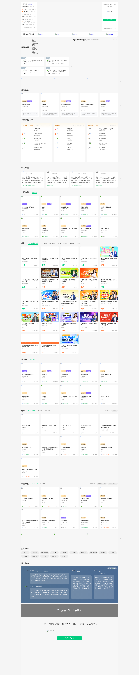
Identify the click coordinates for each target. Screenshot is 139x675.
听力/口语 (31, 19)
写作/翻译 (36, 19)
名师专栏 (25, 484)
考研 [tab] (33, 40)
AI (22, 27)
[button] (25, 552)
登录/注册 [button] (109, 20)
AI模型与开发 (32, 27)
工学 (31, 6)
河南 (27, 14)
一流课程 (24, 4)
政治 (33, 9)
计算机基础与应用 (112, 483)
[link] (30, 257)
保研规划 (33, 22)
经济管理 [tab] (34, 48)
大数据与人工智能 (102, 483)
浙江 (32, 14)
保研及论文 (25, 24)
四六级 (26, 19)
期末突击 (25, 11)
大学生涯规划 (26, 22)
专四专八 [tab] (34, 52)
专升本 (24, 14)
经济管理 (35, 6)
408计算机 (36, 9)
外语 (23, 19)
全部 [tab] (33, 39)
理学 (28, 6)
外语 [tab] (33, 51)
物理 (32, 11)
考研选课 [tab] (34, 41)
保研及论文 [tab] (34, 49)
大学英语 (114, 410)
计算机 (35, 11)
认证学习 (24, 6)
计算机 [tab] (33, 47)
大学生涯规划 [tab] (35, 43)
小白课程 (30, 24)
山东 (35, 14)
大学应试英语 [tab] (35, 53)
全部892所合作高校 (28, 34)
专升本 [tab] (33, 44)
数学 (27, 9)
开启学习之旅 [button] (69, 638)
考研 (24, 9)
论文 (34, 24)
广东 (30, 14)
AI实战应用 (28, 16)
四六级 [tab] (33, 45)
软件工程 (34, 16)
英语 (30, 9)
